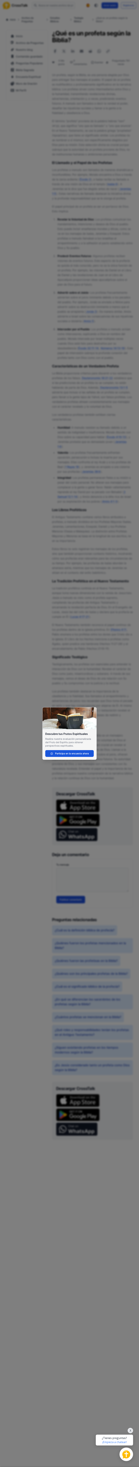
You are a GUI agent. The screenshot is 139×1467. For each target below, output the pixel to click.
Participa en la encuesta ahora (71, 753)
